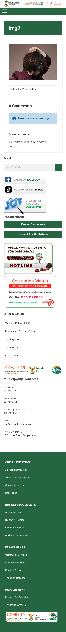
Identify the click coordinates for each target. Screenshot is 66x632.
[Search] (58, 167)
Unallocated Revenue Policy (20, 331)
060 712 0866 (10, 413)
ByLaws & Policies (14, 520)
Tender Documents (15, 605)
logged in (29, 142)
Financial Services (14, 527)
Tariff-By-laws (12, 339)
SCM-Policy (11, 355)
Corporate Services (15, 562)
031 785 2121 (10, 401)
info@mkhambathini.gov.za (18, 424)
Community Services (16, 555)
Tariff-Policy (11, 347)
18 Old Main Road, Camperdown (20, 435)
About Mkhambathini (16, 469)
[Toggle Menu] (4, 11)
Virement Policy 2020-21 (17, 323)
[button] (33, 224)
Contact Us (11, 493)
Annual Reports (13, 512)
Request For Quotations (17, 597)
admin (33, 89)
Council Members (14, 485)
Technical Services (15, 578)
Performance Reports (16, 535)
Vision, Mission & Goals (17, 477)
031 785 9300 (10, 390)
